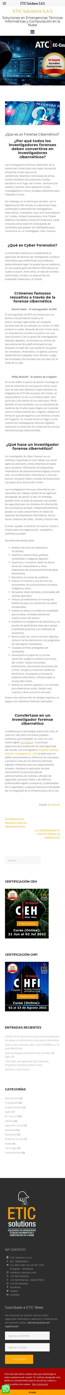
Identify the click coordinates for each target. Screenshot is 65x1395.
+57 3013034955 (19, 1283)
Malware (10, 1130)
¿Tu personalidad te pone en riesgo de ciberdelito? (47, 834)
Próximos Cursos (14, 1139)
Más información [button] (40, 1384)
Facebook (15, 1287)
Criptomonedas (13, 1107)
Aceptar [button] (32, 1392)
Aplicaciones (12, 1098)
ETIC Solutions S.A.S (32, 11)
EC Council (11, 1116)
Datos (8, 1111)
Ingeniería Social (14, 1125)
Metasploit (11, 1134)
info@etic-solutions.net (23, 1272)
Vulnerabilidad (13, 1152)
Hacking (9, 1120)
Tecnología (11, 1148)
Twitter (14, 1291)
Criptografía (11, 1102)
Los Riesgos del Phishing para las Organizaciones (16, 823)
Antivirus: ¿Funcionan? (17, 1069)
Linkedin (15, 1294)
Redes (8, 1143)
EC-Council (27, 742)
